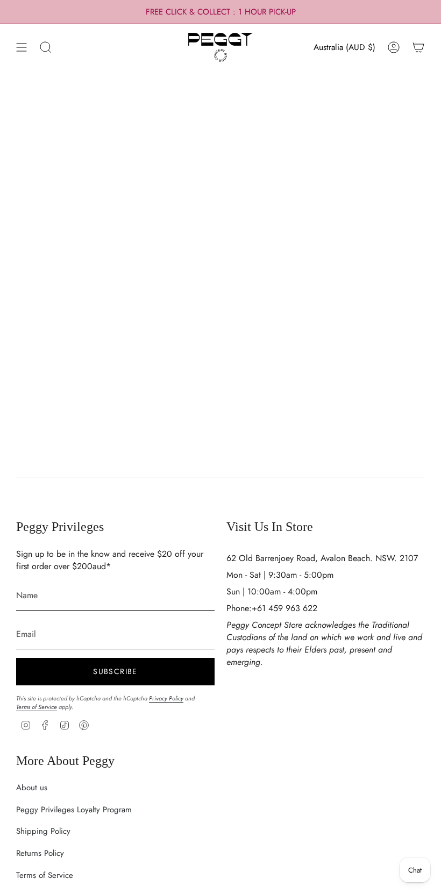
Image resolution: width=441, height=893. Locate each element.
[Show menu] (21, 47)
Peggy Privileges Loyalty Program (74, 810)
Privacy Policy (166, 698)
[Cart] (418, 47)
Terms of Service (36, 707)
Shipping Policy (43, 831)
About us (31, 787)
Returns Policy (40, 853)
